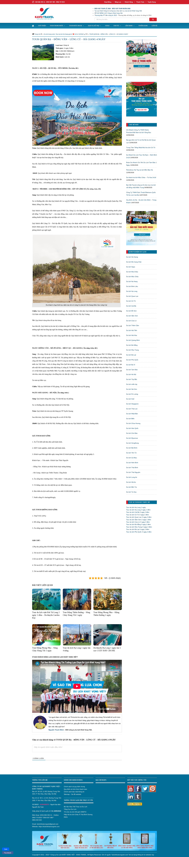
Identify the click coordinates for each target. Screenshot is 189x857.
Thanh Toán (140, 2)
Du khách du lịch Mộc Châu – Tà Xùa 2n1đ (141, 177)
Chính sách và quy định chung (74, 786)
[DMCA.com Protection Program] (134, 804)
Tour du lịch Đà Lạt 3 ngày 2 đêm (137, 529)
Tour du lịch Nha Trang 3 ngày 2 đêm (139, 527)
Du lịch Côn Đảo (131, 433)
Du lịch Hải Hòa (131, 335)
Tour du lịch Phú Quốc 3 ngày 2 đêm (138, 532)
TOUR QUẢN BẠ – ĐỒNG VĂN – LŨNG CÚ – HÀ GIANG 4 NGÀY (108, 34)
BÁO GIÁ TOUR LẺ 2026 (102, 8)
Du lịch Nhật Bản (132, 414)
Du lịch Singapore (132, 404)
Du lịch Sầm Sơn (132, 316)
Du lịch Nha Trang (132, 350)
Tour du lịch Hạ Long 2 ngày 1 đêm (138, 510)
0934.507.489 (48, 817)
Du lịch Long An (131, 477)
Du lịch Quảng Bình (133, 340)
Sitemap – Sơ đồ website (72, 794)
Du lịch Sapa (130, 267)
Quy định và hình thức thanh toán (75, 789)
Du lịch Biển (130, 418)
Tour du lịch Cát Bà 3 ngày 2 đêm (137, 512)
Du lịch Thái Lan (131, 409)
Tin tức (116, 25)
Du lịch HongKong (132, 443)
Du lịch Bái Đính (131, 448)
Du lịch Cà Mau (131, 458)
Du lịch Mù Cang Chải (133, 262)
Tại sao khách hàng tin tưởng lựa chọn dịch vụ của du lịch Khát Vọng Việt (118, 11)
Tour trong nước (56, 25)
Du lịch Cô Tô (131, 301)
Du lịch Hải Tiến (131, 330)
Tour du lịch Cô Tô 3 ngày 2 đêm (137, 515)
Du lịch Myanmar (132, 438)
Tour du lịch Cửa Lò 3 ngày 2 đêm (138, 522)
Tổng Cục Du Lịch (70, 809)
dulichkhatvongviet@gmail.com (47, 824)
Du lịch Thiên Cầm (132, 325)
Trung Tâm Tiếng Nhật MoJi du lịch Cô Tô (140, 147)
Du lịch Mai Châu (132, 272)
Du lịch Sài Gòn (131, 389)
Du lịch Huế (130, 399)
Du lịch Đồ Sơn (131, 311)
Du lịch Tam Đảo (132, 369)
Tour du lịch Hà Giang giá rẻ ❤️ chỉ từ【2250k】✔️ (71, 34)
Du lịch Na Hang (131, 281)
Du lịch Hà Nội (131, 374)
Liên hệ (154, 25)
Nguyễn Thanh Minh (56, 730)
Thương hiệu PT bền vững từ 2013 (105, 15)
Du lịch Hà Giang (132, 257)
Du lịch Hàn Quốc (132, 428)
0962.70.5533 (37, 817)
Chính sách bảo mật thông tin (74, 792)
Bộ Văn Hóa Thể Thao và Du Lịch (75, 807)
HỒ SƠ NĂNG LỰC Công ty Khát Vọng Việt (108, 13)
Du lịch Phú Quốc (132, 360)
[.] (33, 26)
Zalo (5, 849)
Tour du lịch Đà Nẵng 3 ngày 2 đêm (138, 524)
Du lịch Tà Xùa (131, 492)
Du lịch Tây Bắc (131, 379)
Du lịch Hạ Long (131, 291)
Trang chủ (37, 34)
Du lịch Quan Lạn (132, 296)
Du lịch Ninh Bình (132, 462)
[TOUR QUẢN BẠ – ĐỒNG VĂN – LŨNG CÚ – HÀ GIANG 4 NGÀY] (43, 52)
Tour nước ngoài (75, 25)
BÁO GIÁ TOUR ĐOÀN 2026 (121, 8)
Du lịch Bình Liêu (132, 286)
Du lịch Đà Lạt (131, 355)
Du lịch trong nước (49, 34)
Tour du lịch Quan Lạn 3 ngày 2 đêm (138, 517)
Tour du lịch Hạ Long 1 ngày (136, 507)
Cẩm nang (129, 25)
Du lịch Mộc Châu (132, 276)
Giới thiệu (42, 25)
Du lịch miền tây (131, 384)
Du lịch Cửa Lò (131, 321)
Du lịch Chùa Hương (133, 423)
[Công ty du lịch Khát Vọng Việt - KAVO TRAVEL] (43, 13)
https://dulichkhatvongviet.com (49, 826)
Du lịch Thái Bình (132, 467)
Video (107, 25)
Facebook (7, 853)
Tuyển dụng (152, 2)
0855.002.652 (37, 820)
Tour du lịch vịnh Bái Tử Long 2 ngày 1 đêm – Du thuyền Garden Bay (46, 615)
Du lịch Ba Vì (130, 365)
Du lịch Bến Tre (131, 487)
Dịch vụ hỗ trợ (93, 25)
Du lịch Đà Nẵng (131, 345)
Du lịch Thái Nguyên (133, 472)
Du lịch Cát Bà (131, 306)
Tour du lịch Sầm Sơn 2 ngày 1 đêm (138, 519)
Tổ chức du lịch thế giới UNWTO (75, 812)
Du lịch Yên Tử (131, 453)
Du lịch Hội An (131, 482)
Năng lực (118, 2)
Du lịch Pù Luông (132, 394)
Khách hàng (129, 2)
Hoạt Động (107, 2)
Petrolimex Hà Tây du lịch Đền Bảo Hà (139, 170)
